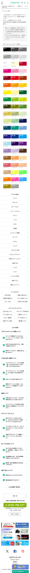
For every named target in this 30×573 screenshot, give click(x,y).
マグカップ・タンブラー (15, 254)
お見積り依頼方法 (7, 298)
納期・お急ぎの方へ (22, 295)
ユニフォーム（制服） (15, 232)
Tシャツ (15, 198)
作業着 (15, 228)
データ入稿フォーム (22, 317)
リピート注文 (7, 301)
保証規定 (15, 561)
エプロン (15, 241)
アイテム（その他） (15, 276)
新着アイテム (15, 280)
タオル (15, 224)
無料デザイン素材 (7, 321)
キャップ (15, 246)
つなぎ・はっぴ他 (15, 250)
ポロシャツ (15, 202)
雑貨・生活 (15, 263)
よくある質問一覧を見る (14, 487)
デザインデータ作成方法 (22, 311)
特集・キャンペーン (15, 285)
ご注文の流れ (7, 295)
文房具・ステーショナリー (15, 259)
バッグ (15, 219)
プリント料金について (22, 298)
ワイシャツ (15, 237)
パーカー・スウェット (15, 211)
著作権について (22, 321)
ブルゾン (15, 215)
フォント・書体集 (7, 317)
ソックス (15, 267)
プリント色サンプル (7, 314)
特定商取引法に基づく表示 (15, 557)
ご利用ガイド (19, 6)
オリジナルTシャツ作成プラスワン (8, 6)
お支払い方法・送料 (22, 301)
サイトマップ (15, 564)
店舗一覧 (15, 496)
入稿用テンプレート (22, 314)
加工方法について (7, 311)
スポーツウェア (15, 206)
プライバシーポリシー (15, 559)
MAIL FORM (15, 514)
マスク (15, 272)
